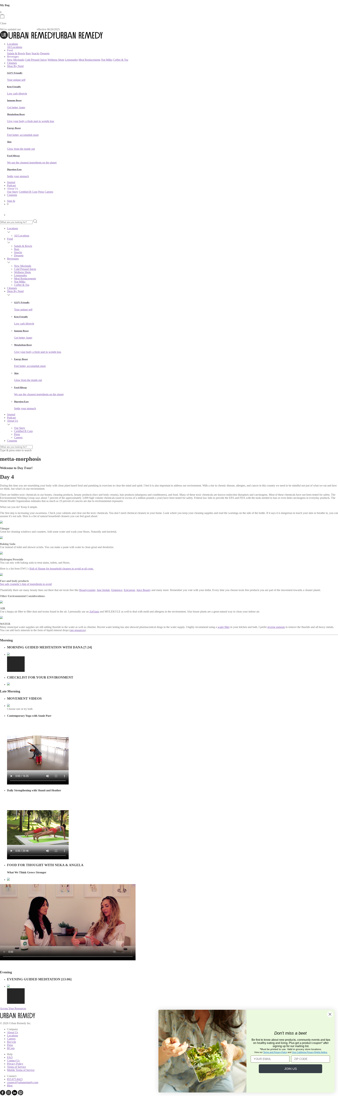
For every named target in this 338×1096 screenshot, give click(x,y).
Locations (12, 43)
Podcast (11, 185)
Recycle (11, 1041)
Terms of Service (16, 1066)
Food (10, 238)
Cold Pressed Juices (36, 59)
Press (41, 191)
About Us (12, 420)
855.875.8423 (15, 1079)
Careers (49, 191)
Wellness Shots (56, 59)
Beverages (13, 258)
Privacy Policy (15, 1063)
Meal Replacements (89, 59)
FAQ (10, 1057)
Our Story (12, 191)
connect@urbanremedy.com (22, 1082)
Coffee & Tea (120, 59)
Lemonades (71, 59)
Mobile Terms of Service (21, 1070)
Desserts (44, 53)
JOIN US (290, 1068)
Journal (11, 182)
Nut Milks (106, 59)
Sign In (11, 200)
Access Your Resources (13, 1008)
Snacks (35, 53)
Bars (28, 53)
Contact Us (13, 1060)
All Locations (14, 47)
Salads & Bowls (16, 53)
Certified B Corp (28, 191)
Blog (9, 1085)
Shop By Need (15, 66)
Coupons (12, 194)
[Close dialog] (330, 1014)
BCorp (11, 1048)
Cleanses (12, 62)
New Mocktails (15, 59)
